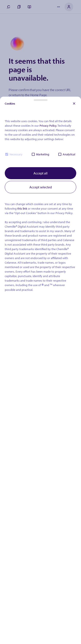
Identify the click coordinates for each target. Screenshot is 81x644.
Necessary (16, 154)
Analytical (69, 154)
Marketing (42, 154)
